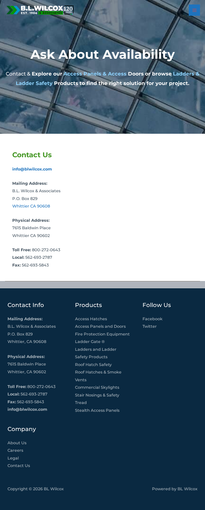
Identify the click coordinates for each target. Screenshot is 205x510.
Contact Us (19, 465)
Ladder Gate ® (90, 341)
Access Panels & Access (95, 74)
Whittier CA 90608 (31, 206)
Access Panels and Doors (100, 326)
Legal (13, 458)
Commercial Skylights (97, 387)
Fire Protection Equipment (102, 334)
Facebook (152, 318)
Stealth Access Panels (97, 410)
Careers (15, 450)
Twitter (149, 326)
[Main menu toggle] (194, 10)
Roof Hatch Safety (93, 364)
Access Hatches (91, 318)
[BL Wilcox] (40, 10)
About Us (17, 442)
